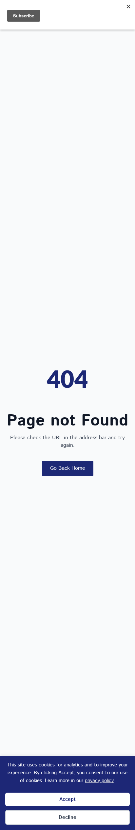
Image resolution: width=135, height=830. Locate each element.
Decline (67, 817)
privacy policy (99, 780)
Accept (67, 799)
